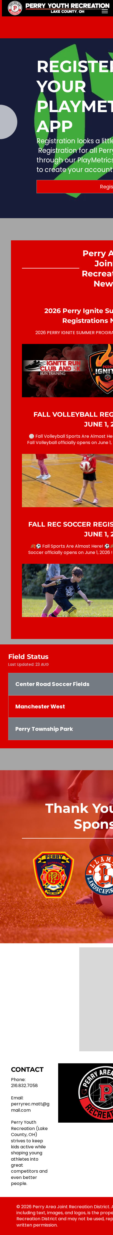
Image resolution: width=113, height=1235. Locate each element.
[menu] (104, 11)
